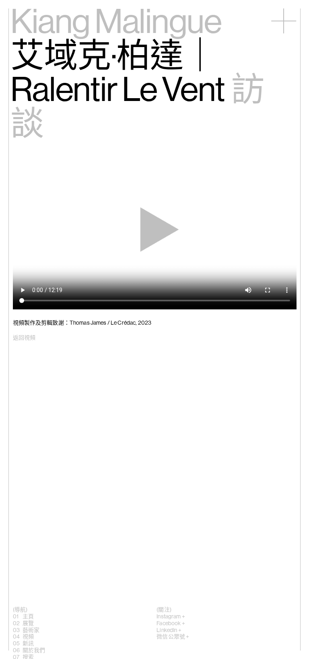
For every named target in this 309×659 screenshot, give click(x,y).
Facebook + (171, 623)
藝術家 (31, 630)
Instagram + (171, 617)
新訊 (28, 644)
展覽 (28, 623)
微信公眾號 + (173, 637)
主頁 (28, 617)
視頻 (28, 637)
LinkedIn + (169, 630)
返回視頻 (24, 338)
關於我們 (34, 650)
